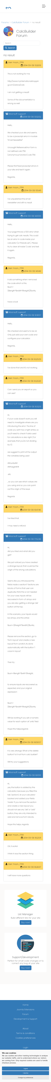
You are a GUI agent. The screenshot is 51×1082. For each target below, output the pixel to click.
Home (25, 1004)
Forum (25, 1014)
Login (25, 1047)
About (25, 1028)
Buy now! (25, 922)
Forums (5, 22)
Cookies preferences (26, 1037)
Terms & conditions (25, 1033)
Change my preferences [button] (25, 1077)
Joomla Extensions (25, 1009)
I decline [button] (25, 1073)
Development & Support (25, 1018)
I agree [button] (25, 1068)
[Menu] (44, 6)
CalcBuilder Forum (20, 22)
